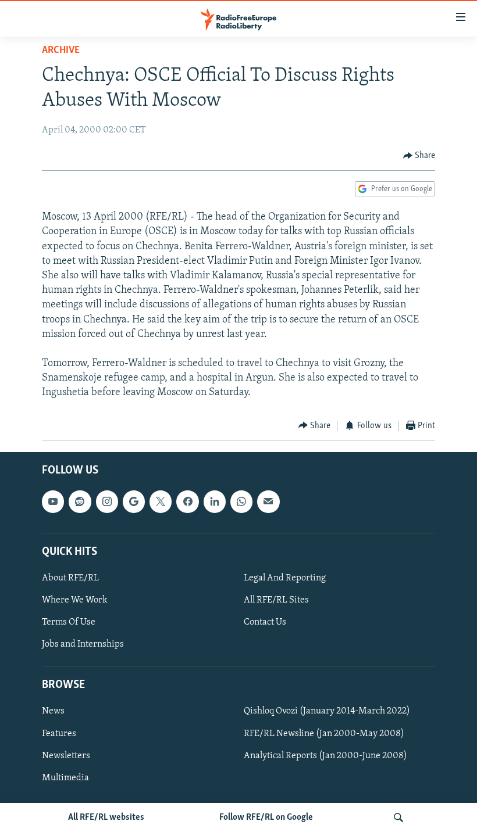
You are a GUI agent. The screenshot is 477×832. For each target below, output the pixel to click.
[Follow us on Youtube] (53, 501)
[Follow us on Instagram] (107, 501)
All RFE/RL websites (106, 817)
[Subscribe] (268, 501)
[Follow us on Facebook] (187, 501)
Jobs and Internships (83, 644)
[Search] (398, 817)
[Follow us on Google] (134, 501)
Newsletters (66, 756)
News (53, 711)
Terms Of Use (68, 622)
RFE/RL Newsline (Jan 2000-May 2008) (324, 733)
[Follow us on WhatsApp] (241, 501)
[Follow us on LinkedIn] (215, 501)
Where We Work (75, 600)
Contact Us (265, 622)
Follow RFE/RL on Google (266, 817)
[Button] (419, 155)
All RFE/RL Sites (276, 600)
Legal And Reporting (285, 578)
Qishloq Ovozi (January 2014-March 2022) (327, 711)
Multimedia (65, 778)
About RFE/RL (70, 578)
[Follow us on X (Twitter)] (160, 501)
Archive (61, 50)
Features (59, 733)
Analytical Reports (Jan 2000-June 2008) (325, 756)
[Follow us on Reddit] (80, 501)
